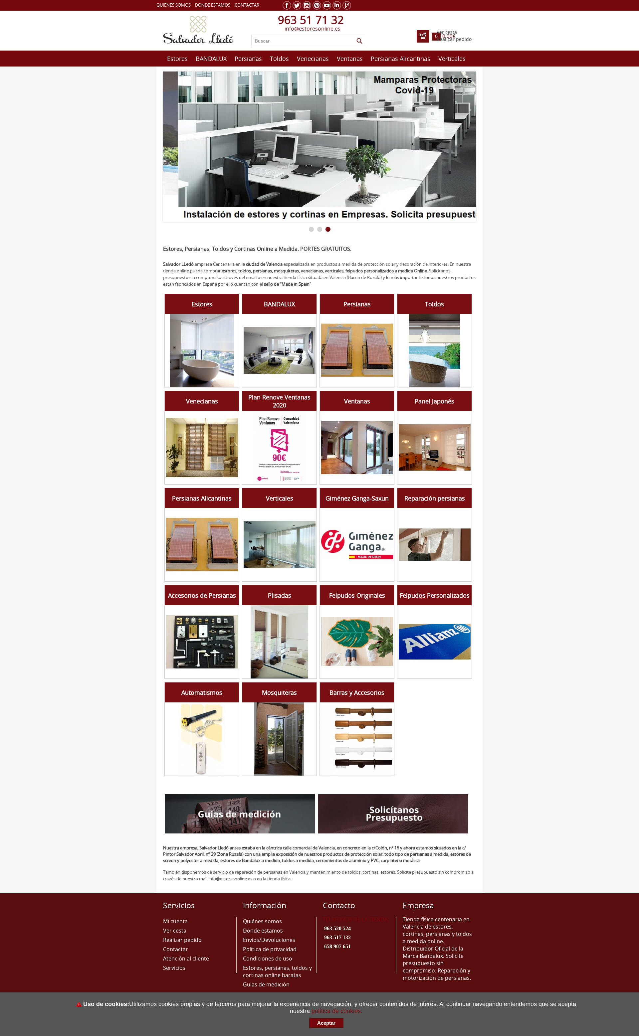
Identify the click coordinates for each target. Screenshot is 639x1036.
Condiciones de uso (267, 958)
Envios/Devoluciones (269, 940)
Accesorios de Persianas (202, 595)
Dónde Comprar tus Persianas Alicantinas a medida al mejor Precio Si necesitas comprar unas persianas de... (196, 536)
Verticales (452, 59)
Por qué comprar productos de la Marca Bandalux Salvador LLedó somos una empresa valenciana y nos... (274, 342)
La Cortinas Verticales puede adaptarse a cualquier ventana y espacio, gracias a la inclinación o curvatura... (275, 536)
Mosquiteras (279, 692)
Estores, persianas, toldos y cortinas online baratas (277, 971)
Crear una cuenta (456, 5)
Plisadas (279, 595)
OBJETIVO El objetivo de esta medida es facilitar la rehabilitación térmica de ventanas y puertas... (274, 435)
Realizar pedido (454, 39)
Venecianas (313, 59)
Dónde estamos (212, 5)
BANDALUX (211, 59)
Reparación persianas (434, 498)
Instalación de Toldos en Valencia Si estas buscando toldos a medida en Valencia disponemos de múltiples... (431, 342)
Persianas (248, 59)
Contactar (247, 5)
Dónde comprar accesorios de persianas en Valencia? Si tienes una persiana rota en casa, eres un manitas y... (198, 633)
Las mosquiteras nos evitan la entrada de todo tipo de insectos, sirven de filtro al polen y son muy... (276, 727)
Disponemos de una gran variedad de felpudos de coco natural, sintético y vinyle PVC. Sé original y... (429, 630)
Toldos (279, 59)
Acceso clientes (409, 5)
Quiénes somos (262, 921)
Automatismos (201, 692)
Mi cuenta (175, 921)
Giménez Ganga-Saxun (357, 498)
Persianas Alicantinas (400, 59)
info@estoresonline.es (312, 28)
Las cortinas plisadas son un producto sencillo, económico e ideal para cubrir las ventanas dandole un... (276, 633)
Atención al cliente (186, 958)
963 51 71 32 (311, 19)
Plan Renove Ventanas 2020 (279, 401)
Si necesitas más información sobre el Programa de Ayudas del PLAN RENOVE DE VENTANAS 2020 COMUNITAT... (350, 443)
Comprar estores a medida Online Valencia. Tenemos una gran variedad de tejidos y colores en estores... (197, 342)
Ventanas (350, 59)
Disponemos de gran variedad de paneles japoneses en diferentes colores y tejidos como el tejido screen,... (428, 439)
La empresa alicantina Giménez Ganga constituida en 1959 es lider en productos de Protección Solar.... (353, 536)
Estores (177, 59)
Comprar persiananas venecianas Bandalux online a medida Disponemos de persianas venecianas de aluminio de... (195, 442)
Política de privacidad (270, 949)
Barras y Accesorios (356, 692)
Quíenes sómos (173, 5)
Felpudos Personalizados (435, 595)
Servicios (174, 967)
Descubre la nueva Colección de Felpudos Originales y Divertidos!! (349, 627)
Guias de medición (266, 984)
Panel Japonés (434, 401)
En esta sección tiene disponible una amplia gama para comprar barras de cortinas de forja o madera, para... (352, 730)
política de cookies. (337, 1011)
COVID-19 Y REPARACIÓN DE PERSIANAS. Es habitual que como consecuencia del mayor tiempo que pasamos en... (431, 536)
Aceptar (326, 1023)
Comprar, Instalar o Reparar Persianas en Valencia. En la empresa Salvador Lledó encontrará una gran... (352, 342)
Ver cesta (447, 32)
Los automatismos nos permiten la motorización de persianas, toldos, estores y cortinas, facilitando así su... (196, 730)
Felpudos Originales (357, 595)
